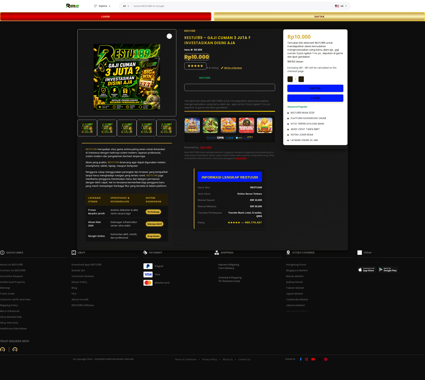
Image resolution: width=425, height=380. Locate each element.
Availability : (191, 78)
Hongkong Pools (296, 264)
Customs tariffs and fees (15, 299)
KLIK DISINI (240, 158)
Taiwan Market (295, 288)
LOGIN (105, 16)
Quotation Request (11, 276)
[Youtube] (313, 359)
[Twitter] (319, 359)
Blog (74, 288)
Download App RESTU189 (86, 264)
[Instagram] (306, 359)
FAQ (74, 293)
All (124, 5)
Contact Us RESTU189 (12, 270)
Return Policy (79, 282)
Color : (194, 87)
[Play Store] (388, 270)
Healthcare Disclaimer (13, 328)
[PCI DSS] (2, 349)
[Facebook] (300, 359)
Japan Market (294, 293)
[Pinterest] (326, 359)
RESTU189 (91, 149)
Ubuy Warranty (9, 322)
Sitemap (5, 288)
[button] (169, 36)
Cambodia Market (297, 299)
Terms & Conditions (186, 359)
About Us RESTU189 (11, 264)
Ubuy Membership (11, 317)
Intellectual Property (12, 282)
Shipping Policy (9, 305)
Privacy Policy (209, 359)
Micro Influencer (10, 311)
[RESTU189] (72, 6)
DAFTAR (315, 88)
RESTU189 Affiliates (83, 305)
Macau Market (294, 276)
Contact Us (244, 359)
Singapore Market (297, 270)
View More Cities (296, 311)
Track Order (7, 293)
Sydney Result (294, 282)
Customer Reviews (83, 276)
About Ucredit (80, 299)
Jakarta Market (295, 305)
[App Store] (367, 270)
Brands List (78, 270)
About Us (228, 359)
